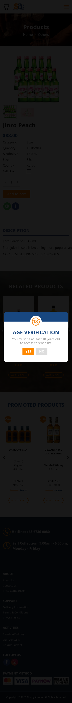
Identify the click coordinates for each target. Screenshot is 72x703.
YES (28, 351)
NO (41, 351)
